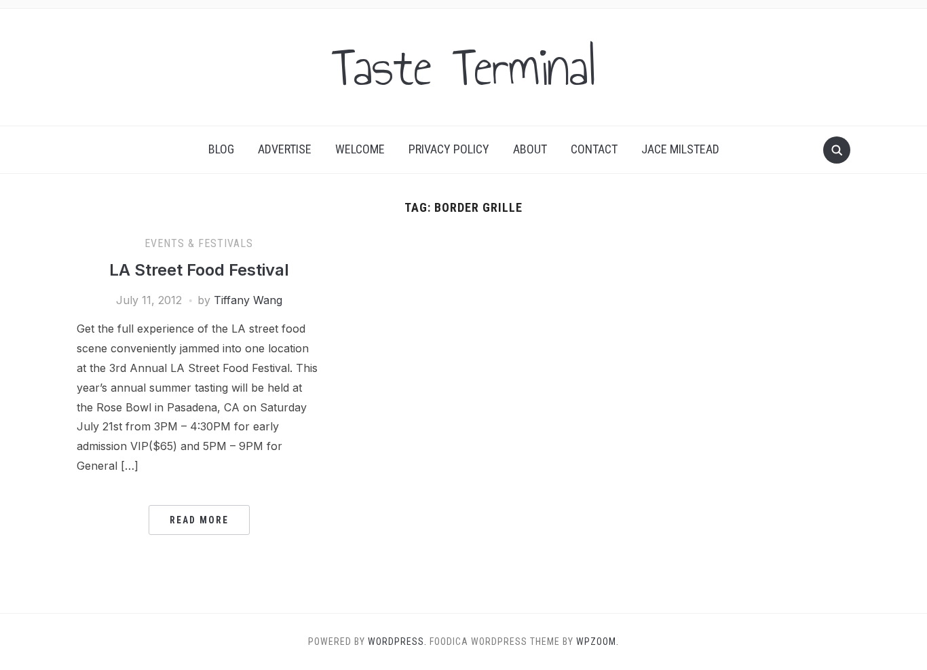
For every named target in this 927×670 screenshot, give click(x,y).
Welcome (360, 149)
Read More (199, 520)
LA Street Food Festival (199, 270)
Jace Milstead (680, 149)
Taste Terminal (463, 67)
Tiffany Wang (248, 300)
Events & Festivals (199, 243)
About (530, 149)
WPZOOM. (597, 641)
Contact (594, 149)
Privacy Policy (449, 149)
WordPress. (397, 641)
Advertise (284, 149)
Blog (221, 149)
